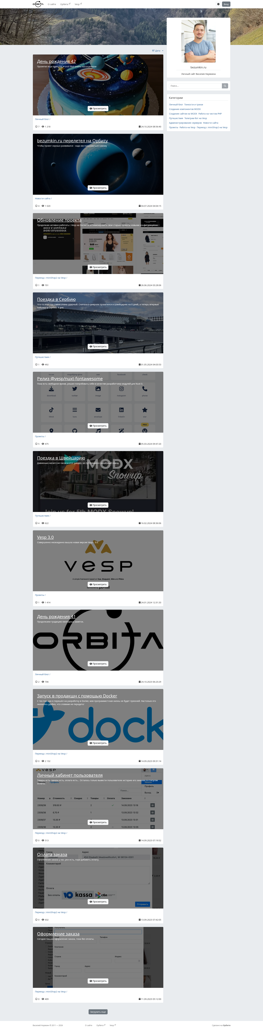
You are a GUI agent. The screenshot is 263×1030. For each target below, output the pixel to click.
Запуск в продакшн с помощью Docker (77, 696)
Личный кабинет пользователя (70, 775)
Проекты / (40, 436)
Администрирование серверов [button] (185, 122)
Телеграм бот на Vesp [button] (195, 118)
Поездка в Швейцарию (61, 458)
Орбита (64, 4)
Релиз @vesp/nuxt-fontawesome (70, 378)
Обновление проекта (59, 220)
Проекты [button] (173, 127)
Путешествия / (42, 357)
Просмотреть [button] (99, 108)
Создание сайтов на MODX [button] (183, 113)
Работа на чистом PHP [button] (210, 113)
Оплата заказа (52, 854)
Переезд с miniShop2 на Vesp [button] (212, 127)
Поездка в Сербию (56, 299)
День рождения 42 (56, 61)
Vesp (77, 4)
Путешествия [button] (176, 118)
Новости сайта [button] (210, 122)
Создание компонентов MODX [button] (185, 109)
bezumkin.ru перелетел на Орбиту (72, 140)
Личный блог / (42, 119)
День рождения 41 (56, 616)
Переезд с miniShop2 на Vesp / (51, 277)
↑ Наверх (173, 1011)
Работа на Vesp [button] (187, 127)
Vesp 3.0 (45, 537)
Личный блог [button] (176, 104)
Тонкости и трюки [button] (193, 104)
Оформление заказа (58, 934)
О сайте (52, 4)
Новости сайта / (43, 198)
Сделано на (221, 1025)
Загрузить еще (98, 1011)
